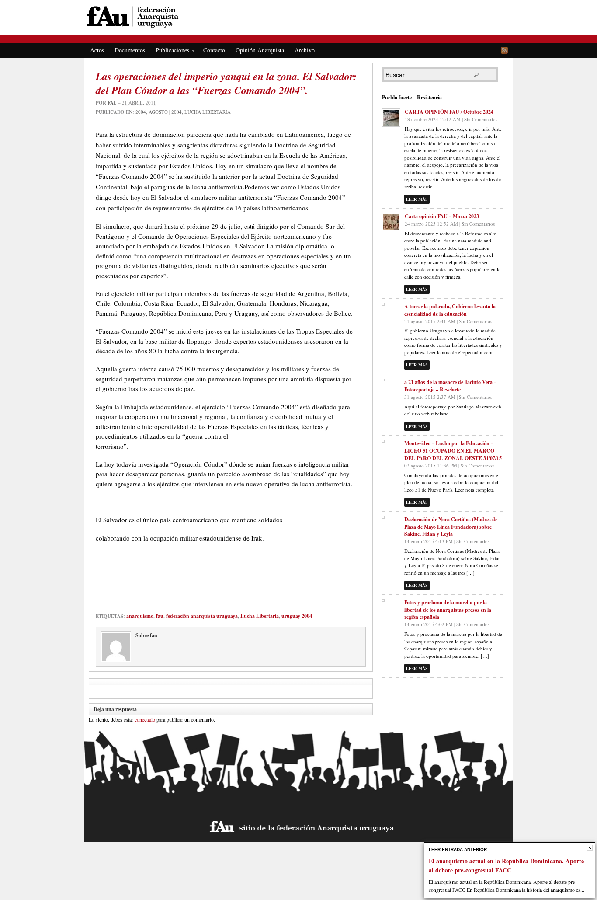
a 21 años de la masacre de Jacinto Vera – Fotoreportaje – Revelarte (450, 385)
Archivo (305, 50)
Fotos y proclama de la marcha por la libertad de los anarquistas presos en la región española (447, 610)
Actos (97, 50)
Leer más (417, 199)
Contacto (214, 50)
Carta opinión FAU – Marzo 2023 (442, 216)
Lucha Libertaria (207, 111)
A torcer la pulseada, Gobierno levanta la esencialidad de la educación (450, 310)
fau (112, 102)
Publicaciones (169, 51)
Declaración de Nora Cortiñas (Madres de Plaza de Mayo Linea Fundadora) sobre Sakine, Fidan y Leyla (450, 527)
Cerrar (590, 848)
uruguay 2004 (296, 616)
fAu (299, 16)
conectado (145, 719)
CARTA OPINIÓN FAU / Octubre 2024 (449, 111)
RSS (504, 50)
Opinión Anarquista (260, 50)
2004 (140, 111)
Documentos (130, 50)
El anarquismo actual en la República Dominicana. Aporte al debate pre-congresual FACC (506, 865)
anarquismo (139, 616)
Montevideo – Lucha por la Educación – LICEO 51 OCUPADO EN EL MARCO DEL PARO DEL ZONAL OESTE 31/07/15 (453, 451)
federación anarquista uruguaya (202, 616)
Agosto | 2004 (165, 111)
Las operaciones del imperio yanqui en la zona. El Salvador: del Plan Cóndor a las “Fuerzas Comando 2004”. (226, 83)
